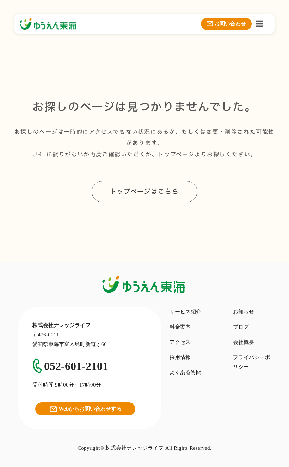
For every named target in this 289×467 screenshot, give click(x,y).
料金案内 (180, 327)
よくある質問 (185, 372)
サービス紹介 (185, 312)
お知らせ (243, 312)
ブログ (241, 327)
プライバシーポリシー (251, 362)
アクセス (180, 342)
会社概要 (243, 342)
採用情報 (180, 357)
